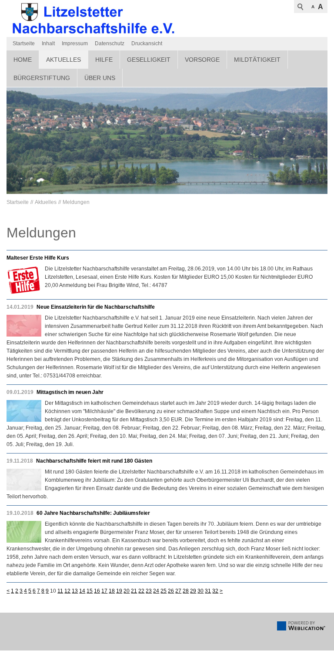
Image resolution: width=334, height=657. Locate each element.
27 (178, 591)
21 (134, 591)
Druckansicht (146, 43)
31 (208, 591)
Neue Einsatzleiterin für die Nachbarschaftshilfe (96, 307)
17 (104, 591)
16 (97, 591)
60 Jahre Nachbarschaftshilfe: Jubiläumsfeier (93, 513)
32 (215, 591)
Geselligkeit (148, 59)
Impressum (75, 43)
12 (67, 591)
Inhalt (48, 43)
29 (193, 591)
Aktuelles (63, 59)
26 (171, 591)
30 (200, 591)
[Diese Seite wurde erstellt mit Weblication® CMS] (301, 629)
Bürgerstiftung (41, 77)
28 (186, 591)
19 (119, 591)
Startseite (24, 43)
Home (22, 59)
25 (163, 591)
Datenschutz (109, 43)
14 (82, 591)
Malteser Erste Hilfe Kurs (38, 258)
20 (127, 591)
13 (75, 591)
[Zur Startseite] (93, 18)
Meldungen (76, 202)
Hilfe (104, 59)
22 (141, 591)
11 (60, 591)
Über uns (99, 77)
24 (156, 591)
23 (149, 591)
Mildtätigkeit (257, 59)
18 (112, 591)
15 (90, 591)
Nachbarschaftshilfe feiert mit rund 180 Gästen (94, 461)
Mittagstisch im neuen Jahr (70, 392)
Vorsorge (202, 59)
